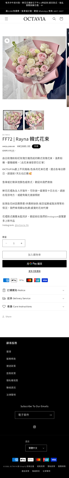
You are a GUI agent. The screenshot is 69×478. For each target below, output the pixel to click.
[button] (6, 18)
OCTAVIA (13, 466)
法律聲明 (11, 394)
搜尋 (8, 351)
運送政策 (11, 365)
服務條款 (11, 358)
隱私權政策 (12, 380)
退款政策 (11, 373)
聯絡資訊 (11, 387)
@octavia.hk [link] (22, 225)
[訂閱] (50, 415)
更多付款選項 (35, 271)
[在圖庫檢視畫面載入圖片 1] (13, 120)
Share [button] (9, 316)
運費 (12, 151)
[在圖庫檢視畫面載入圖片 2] (34, 120)
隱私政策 (51, 466)
